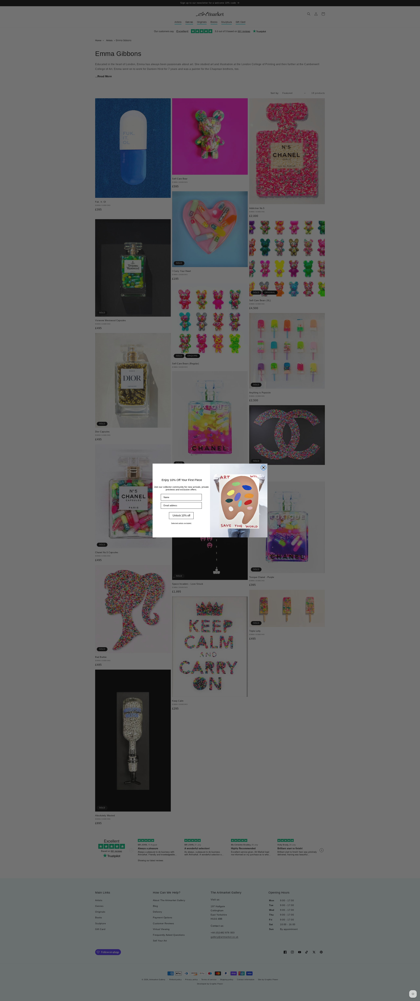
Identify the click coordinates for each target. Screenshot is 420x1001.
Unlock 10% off (181, 515)
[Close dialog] (263, 467)
